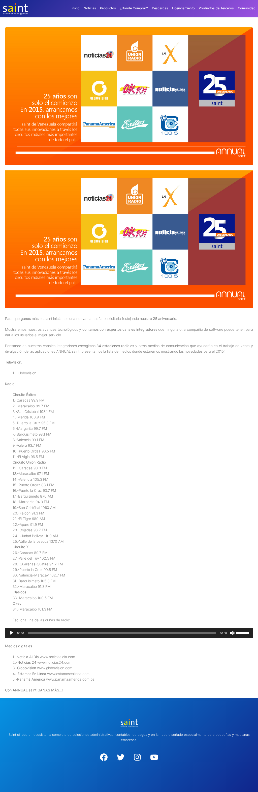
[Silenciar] (232, 632)
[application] (129, 633)
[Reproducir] (11, 632)
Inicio (76, 8)
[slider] (243, 632)
